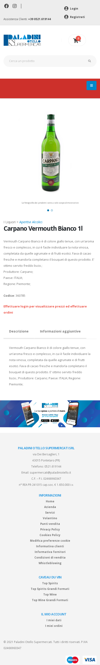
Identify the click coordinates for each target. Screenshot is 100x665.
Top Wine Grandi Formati (50, 600)
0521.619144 (52, 466)
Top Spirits (50, 583)
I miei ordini (54, 626)
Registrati (77, 17)
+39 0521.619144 (39, 19)
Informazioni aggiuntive (60, 331)
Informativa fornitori (50, 552)
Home (50, 501)
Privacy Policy (50, 529)
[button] (48, 210)
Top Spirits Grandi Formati (50, 589)
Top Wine (50, 594)
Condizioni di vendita (50, 557)
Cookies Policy (50, 535)
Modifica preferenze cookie (50, 540)
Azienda (50, 507)
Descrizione (19, 331)
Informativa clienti (50, 546)
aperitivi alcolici (30, 222)
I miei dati (54, 620)
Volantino (50, 518)
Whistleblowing (50, 563)
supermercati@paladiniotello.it (50, 472)
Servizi (50, 512)
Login (73, 8)
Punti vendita (50, 524)
